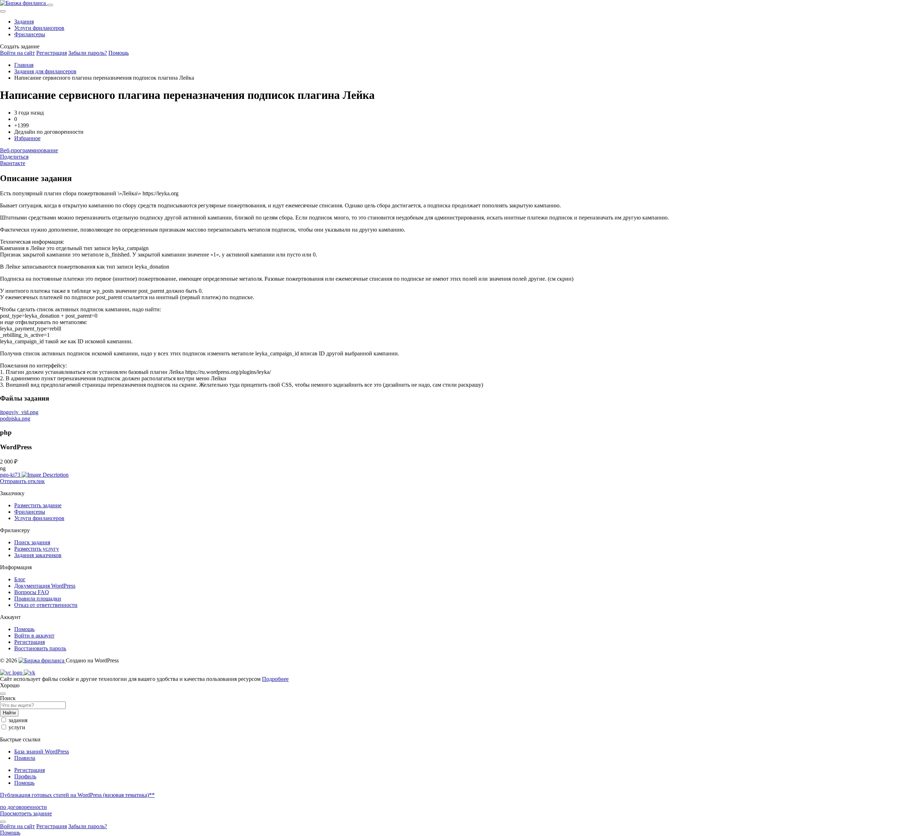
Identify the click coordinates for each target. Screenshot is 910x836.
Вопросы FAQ (31, 592)
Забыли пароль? (87, 53)
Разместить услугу (36, 549)
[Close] (3, 11)
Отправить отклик (22, 481)
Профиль (25, 776)
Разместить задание (37, 505)
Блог (20, 579)
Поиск (8, 698)
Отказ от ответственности (45, 605)
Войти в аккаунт (34, 636)
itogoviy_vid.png (19, 412)
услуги (17, 727)
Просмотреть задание (26, 813)
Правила (24, 758)
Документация (44, 586)
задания (18, 720)
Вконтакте (12, 163)
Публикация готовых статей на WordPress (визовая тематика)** (77, 795)
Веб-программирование (29, 150)
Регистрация (51, 53)
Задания (24, 21)
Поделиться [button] (14, 157)
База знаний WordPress (41, 751)
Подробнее (275, 679)
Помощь (118, 53)
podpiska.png (15, 419)
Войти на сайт (17, 53)
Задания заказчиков (37, 555)
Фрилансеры (29, 34)
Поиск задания (32, 542)
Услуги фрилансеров (39, 28)
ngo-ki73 (11, 475)
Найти (9, 712)
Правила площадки (37, 599)
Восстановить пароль (40, 648)
